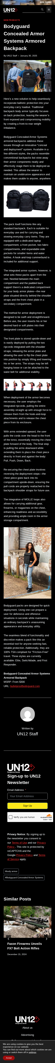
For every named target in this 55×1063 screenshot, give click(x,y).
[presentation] (27, 922)
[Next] (46, 939)
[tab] (21, 974)
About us (27, 1027)
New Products (12, 20)
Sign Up (27, 805)
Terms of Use (19, 842)
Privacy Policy (24, 855)
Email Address (15, 790)
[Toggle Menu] (48, 9)
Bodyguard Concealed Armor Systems (24, 877)
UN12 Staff (12, 56)
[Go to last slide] (8, 939)
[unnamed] (27, 2)
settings (32, 1052)
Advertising (27, 1034)
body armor (11, 871)
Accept (9, 1058)
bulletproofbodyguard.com (25, 686)
